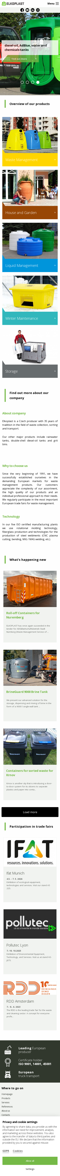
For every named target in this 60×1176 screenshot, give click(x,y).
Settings (30, 1168)
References (7, 1106)
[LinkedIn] (32, 10)
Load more (30, 812)
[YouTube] (27, 10)
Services (6, 1102)
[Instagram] (38, 10)
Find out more (19, 58)
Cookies (18, 1151)
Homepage (7, 1094)
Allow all (30, 1160)
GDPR (5, 1151)
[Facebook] (22, 10)
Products (6, 1098)
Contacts (6, 1115)
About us (6, 1111)
